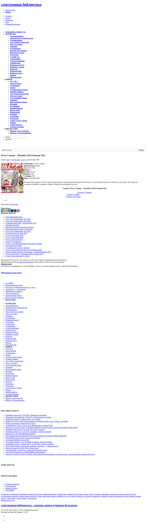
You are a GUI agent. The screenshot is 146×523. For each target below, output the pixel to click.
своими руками (135, 496)
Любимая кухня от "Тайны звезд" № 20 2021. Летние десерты (29, 444)
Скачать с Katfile (73, 194)
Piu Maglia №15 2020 (13, 246)
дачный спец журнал (75, 494)
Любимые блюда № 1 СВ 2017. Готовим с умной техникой (28, 432)
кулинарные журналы (9, 496)
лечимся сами (23, 496)
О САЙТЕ (9, 283)
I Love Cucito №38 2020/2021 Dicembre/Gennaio (23, 244)
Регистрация (10, 10)
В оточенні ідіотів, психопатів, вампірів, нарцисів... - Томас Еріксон (31, 446)
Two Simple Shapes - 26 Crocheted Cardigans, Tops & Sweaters (28, 442)
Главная (8, 16)
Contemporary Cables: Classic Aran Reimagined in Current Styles (29, 425)
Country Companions (13, 242)
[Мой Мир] (8, 210)
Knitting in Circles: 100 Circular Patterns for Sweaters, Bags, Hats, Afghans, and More (36, 421)
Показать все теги (8, 500)
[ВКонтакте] (2, 210)
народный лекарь (49, 496)
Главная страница (12, 484)
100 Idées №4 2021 (12, 225)
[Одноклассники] (5, 210)
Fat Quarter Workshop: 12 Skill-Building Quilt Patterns (25, 452)
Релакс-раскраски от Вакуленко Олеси (20, 423)
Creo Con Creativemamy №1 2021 (18, 231)
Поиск (7, 18)
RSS (7, 22)
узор (29, 498)
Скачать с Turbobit (84, 192)
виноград (31, 494)
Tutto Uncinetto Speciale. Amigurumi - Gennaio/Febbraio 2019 (28, 252)
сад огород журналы (75, 496)
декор (86, 494)
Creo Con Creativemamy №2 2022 (18, 221)
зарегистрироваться (26, 262)
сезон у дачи (5, 498)
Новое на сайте (11, 488)
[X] (11, 210)
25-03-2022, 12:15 (18, 160)
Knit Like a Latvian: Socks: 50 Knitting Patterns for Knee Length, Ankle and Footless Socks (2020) (41, 428)
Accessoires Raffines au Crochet (17, 440)
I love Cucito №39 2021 (14, 240)
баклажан (23, 494)
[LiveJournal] (15, 210)
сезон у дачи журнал (19, 498)
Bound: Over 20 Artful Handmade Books (20, 434)
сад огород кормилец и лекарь (95, 496)
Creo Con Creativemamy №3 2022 (18, 219)
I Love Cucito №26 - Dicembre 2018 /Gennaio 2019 (24, 254)
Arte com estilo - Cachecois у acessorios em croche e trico (26, 450)
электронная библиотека (21, 4)
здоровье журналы (117, 494)
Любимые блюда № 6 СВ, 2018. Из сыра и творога (25, 430)
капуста (128, 494)
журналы (97, 494)
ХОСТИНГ (9, 490)
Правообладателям (12, 24)
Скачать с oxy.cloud (73, 197)
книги (133, 494)
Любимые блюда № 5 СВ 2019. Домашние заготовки (26, 415)
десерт (91, 494)
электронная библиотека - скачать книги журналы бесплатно (39, 505)
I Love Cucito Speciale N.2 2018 (17, 256)
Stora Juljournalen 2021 (14, 217)
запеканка (105, 494)
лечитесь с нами (35, 496)
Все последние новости (14, 298)
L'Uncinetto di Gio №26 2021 (16, 233)
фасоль (33, 498)
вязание (53, 494)
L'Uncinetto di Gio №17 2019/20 (17, 248)
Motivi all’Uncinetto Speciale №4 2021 (19, 227)
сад (65, 496)
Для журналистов (12, 293)
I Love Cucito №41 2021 (14, 235)
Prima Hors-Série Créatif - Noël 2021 (18, 229)
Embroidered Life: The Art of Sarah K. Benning (22, 438)
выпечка (38, 494)
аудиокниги (14, 494)
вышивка (46, 494)
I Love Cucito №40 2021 (14, 238)
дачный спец (62, 494)
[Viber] (18, 210)
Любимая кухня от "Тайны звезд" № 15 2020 (22, 419)
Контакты (9, 20)
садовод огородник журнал (118, 496)
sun (8, 160)
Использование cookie (14, 285)
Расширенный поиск (13, 296)
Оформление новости (13, 291)
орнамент (60, 496)
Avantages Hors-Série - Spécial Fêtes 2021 (20, 223)
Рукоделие (14, 204)
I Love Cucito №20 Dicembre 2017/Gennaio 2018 (23, 250)
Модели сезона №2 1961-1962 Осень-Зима (21, 448)
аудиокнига (5, 494)
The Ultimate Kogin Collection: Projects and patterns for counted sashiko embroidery (36, 436)
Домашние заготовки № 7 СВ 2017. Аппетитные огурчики (28, 417)
